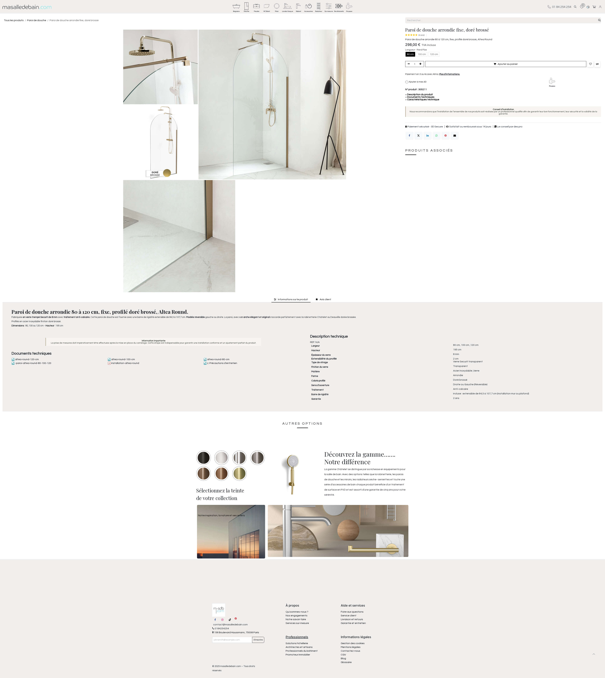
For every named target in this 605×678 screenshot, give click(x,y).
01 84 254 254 (561, 6)
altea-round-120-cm (27, 359)
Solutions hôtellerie (297, 643)
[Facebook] (409, 135)
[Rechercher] (599, 20)
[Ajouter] (421, 64)
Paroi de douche (36, 20)
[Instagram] (222, 619)
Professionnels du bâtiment (302, 651)
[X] (418, 135)
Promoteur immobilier (298, 654)
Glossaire (346, 662)
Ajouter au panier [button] (507, 64)
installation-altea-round (125, 363)
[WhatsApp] (436, 135)
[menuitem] (236, 7)
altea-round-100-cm (123, 359)
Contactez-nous (351, 651)
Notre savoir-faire (296, 619)
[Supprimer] (408, 64)
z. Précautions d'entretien (222, 363)
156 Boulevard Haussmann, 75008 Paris (236, 632)
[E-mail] (454, 135)
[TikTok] (229, 619)
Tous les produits (14, 20)
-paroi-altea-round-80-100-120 (33, 363)
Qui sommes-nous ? (297, 612)
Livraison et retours (352, 619)
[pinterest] (236, 619)
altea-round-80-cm (218, 359)
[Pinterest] (445, 135)
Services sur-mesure (297, 623)
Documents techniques (419, 97)
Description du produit (419, 94)
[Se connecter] (601, 6)
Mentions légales (350, 647)
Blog (343, 658)
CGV (343, 654)
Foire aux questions (352, 612)
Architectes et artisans (299, 647)
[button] (575, 6)
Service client (348, 615)
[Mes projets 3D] (588, 6)
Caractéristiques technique (422, 99)
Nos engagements (297, 615)
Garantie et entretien (353, 623)
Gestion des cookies (353, 643)
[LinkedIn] (427, 135)
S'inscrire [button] (258, 640)
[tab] (291, 299)
